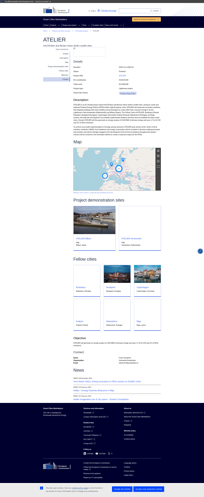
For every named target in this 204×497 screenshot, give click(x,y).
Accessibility (128, 435)
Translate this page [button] (108, 10)
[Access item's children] (59, 25)
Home (46, 25)
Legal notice (128, 475)
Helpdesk (127, 425)
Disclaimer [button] (110, 192)
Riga (139, 321)
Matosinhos (111, 321)
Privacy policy (129, 471)
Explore (53, 25)
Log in (93, 11)
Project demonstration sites (58, 66)
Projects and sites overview (61, 31)
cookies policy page (80, 488)
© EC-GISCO (84, 192)
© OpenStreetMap (100, 192)
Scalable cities (97, 25)
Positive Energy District (128, 93)
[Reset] (158, 150)
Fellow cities (63, 71)
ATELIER (122, 76)
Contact (65, 79)
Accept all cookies (122, 489)
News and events (111, 25)
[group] (114, 169)
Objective (64, 75)
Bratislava (80, 287)
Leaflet (92, 192)
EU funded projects (81, 31)
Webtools (76, 192)
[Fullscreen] (158, 166)
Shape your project (69, 25)
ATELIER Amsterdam (132, 238)
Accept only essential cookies (148, 489)
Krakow (79, 321)
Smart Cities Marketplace (53, 408)
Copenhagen (143, 287)
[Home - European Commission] (57, 10)
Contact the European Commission (97, 463)
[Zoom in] (158, 156)
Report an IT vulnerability (93, 477)
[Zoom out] (158, 161)
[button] (98, 10)
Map (66, 62)
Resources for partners (92, 473)
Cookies (127, 467)
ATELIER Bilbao (83, 238)
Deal (84, 25)
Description (64, 58)
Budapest (110, 287)
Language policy (130, 463)
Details (65, 54)
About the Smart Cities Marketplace (137, 417)
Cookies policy (129, 439)
